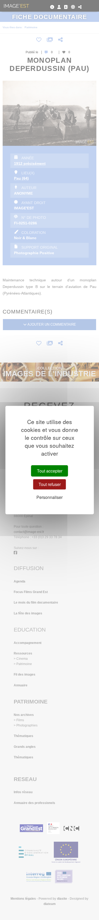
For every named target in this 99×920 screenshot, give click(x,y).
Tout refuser (50, 484)
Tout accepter (49, 471)
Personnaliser (49, 497)
